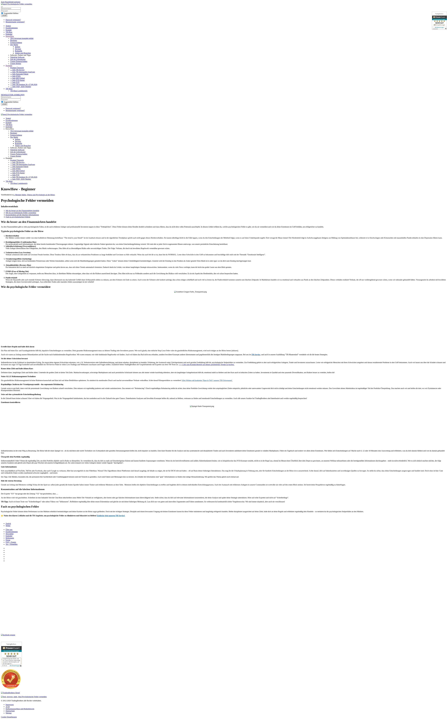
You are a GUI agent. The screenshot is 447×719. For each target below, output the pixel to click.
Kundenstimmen (12, 28)
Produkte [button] (9, 158)
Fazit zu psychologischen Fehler (17, 217)
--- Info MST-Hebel (17, 78)
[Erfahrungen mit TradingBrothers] (10, 693)
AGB (8, 707)
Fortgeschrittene (16, 43)
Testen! (8, 26)
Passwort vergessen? (13, 20)
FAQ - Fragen (11, 542)
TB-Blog (9, 32)
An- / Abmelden (11, 544)
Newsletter (10, 534)
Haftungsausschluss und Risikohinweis (20, 709)
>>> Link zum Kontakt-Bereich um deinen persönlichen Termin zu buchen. (206, 365)
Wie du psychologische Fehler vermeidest (21, 213)
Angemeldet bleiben (10, 13)
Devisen (18, 49)
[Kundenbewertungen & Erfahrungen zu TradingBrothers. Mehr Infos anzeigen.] (439, 21)
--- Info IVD (14, 82)
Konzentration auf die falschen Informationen (22, 215)
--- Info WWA (15, 76)
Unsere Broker (15, 64)
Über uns (9, 530)
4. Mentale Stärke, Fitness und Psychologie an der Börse (34, 195)
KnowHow (10, 36)
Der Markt (14, 45)
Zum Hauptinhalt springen (10, 2)
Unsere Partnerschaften (18, 61)
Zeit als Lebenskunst (17, 59)
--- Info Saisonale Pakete (19, 74)
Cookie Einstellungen (9, 717)
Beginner (13, 40)
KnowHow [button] (10, 129)
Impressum (10, 705)
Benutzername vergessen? (15, 22)
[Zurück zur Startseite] (16, 4)
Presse (8, 540)
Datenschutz (10, 711)
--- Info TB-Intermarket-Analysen (22, 72)
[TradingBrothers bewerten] (11, 689)
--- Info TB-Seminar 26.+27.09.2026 (23, 84)
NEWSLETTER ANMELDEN (12, 95)
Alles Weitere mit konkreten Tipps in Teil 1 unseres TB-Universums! (207, 380)
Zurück (8, 524)
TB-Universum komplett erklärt (21, 38)
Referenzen (10, 538)
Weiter (8, 526)
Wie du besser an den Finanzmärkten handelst (22, 211)
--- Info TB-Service (17, 70)
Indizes (17, 47)
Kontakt (9, 30)
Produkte (9, 66)
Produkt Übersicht (17, 68)
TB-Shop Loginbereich (18, 91)
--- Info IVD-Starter (17, 80)
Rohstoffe (18, 51)
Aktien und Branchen (23, 53)
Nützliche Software (17, 57)
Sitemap (9, 713)
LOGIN (4, 16)
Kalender (9, 34)
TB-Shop (9, 89)
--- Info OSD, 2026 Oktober (20, 87)
